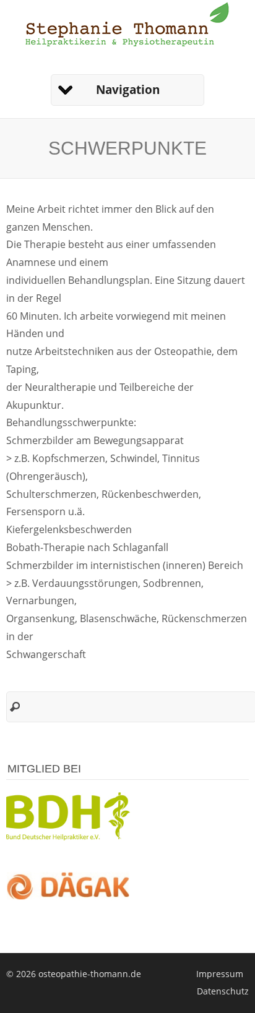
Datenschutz (223, 991)
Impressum (219, 974)
